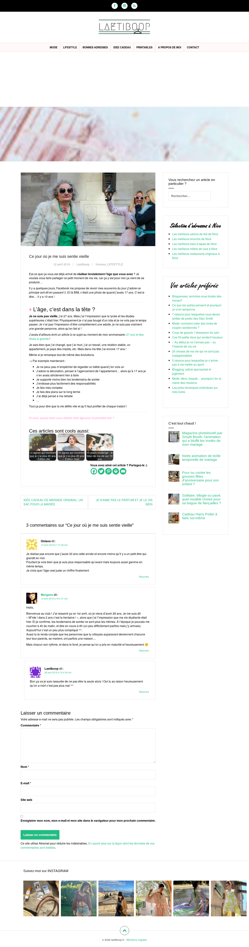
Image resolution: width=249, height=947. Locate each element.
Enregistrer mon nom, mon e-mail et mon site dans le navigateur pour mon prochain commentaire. (88, 821)
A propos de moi (169, 47)
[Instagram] (124, 6)
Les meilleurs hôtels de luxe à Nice (194, 249)
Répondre (144, 576)
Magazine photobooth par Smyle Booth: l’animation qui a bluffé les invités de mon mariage (202, 438)
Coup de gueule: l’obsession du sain (195, 332)
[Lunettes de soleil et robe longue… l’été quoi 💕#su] (229, 898)
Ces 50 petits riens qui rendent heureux (197, 337)
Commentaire (31, 725)
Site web (26, 800)
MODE (53, 47)
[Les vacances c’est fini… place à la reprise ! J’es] (191, 898)
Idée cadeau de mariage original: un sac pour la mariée (53, 502)
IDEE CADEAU (122, 47)
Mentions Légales (137, 940)
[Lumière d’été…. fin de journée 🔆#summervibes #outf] (79, 898)
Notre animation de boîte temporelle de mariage (201, 458)
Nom (25, 767)
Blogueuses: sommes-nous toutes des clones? (196, 298)
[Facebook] (115, 6)
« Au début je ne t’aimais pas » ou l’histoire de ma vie (194, 344)
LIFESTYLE (70, 47)
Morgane (47, 595)
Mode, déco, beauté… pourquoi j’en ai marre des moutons (196, 380)
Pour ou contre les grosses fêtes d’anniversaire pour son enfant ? (200, 478)
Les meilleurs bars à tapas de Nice (194, 244)
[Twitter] (101, 471)
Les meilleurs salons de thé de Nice (195, 234)
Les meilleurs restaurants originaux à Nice (196, 256)
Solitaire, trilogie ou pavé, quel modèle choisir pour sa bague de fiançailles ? (201, 499)
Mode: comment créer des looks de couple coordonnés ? (194, 325)
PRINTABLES (144, 47)
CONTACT (193, 47)
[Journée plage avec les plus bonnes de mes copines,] (41, 898)
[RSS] (134, 6)
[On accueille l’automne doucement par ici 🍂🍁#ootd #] (154, 898)
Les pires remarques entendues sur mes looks (195, 389)
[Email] (123, 471)
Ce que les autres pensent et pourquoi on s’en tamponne (196, 307)
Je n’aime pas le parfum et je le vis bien (124, 502)
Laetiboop (83, 264)
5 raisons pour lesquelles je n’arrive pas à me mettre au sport (195, 362)
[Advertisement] (124, 79)
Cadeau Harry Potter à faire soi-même (199, 516)
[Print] (115, 471)
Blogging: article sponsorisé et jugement (191, 371)
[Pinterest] (108, 471)
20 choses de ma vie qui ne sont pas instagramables (195, 353)
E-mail (26, 783)
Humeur (101, 264)
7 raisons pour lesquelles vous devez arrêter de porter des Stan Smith (196, 316)
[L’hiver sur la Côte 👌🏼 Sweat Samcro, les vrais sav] (116, 898)
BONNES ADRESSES (95, 47)
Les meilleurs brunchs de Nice (191, 239)
